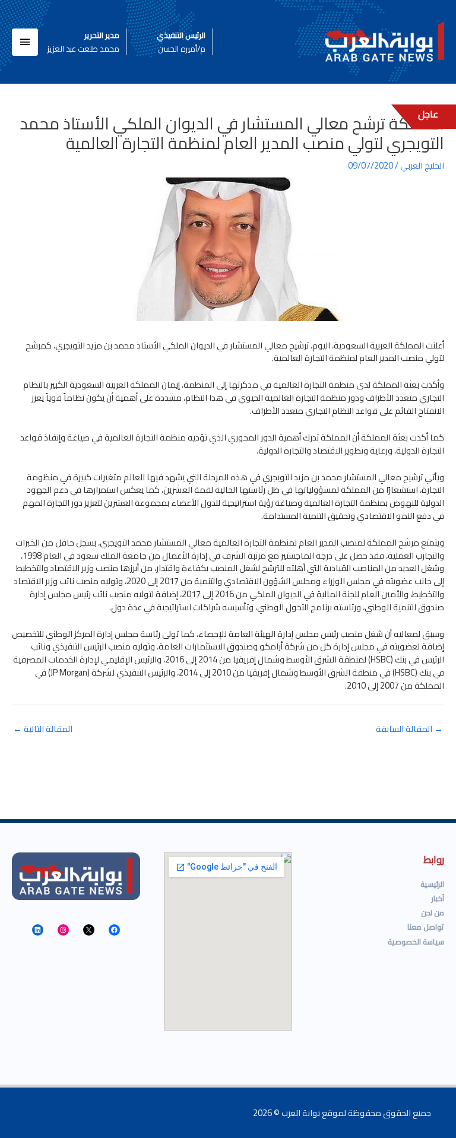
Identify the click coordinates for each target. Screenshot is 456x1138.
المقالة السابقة (409, 729)
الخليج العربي (422, 165)
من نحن (432, 912)
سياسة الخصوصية (416, 941)
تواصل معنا (425, 927)
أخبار (438, 898)
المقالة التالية (42, 729)
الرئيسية (432, 884)
